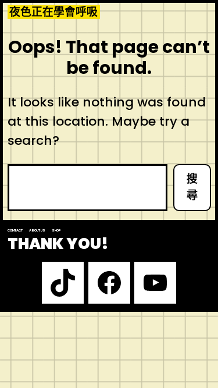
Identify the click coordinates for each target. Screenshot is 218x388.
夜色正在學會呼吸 (53, 12)
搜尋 (192, 187)
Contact (15, 230)
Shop (56, 230)
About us (37, 230)
